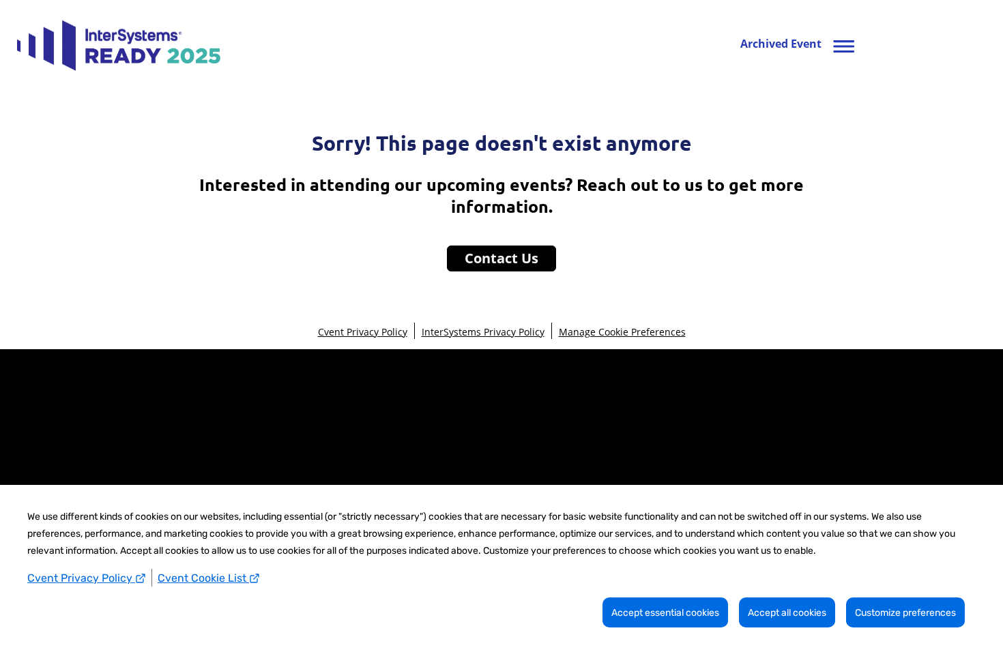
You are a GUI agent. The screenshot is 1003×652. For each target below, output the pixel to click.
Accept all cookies (787, 613)
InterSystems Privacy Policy (483, 331)
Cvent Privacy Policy (81, 578)
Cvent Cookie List (203, 578)
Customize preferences (905, 613)
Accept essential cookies (665, 613)
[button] (800, 44)
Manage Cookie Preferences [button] (622, 331)
